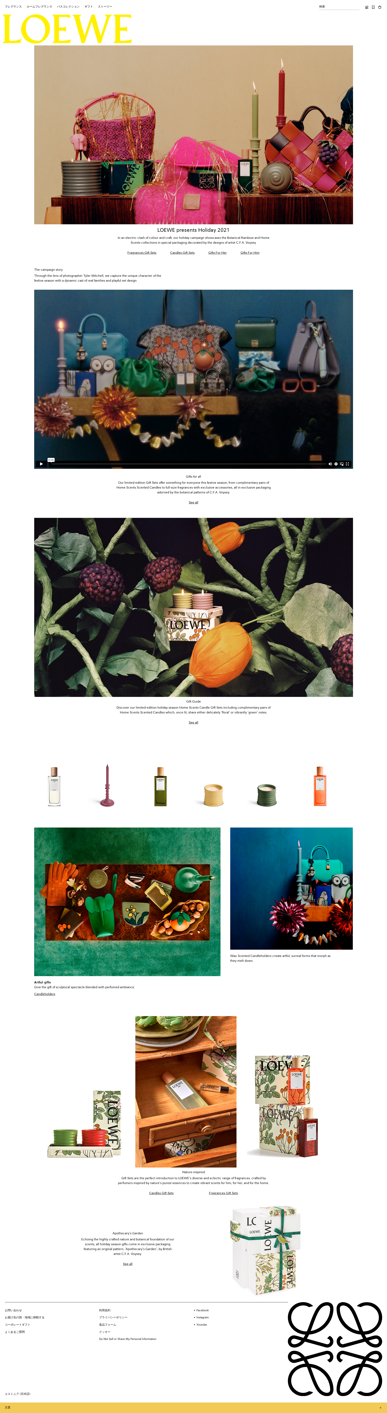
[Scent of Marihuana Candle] (267, 777)
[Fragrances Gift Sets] (193, 134)
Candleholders (44, 994)
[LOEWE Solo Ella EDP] (320, 777)
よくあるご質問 (15, 1332)
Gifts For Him (250, 253)
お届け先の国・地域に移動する (25, 1317)
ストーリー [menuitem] (105, 6)
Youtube (201, 1324)
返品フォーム (107, 1324)
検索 (322, 6)
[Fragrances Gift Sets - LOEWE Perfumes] (185, 1091)
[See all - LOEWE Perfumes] (265, 1249)
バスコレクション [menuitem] (68, 6)
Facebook (202, 1310)
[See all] (193, 607)
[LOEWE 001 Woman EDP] (54, 777)
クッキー (104, 1332)
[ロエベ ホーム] (67, 28)
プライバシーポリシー (113, 1317)
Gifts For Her (217, 253)
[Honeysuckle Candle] (213, 777)
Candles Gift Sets (182, 253)
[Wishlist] (373, 7)
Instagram (202, 1317)
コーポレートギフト (17, 1324)
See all (193, 502)
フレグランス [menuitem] (13, 6)
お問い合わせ (13, 1310)
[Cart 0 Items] (379, 7)
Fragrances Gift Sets (141, 253)
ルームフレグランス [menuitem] (39, 6)
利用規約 (104, 1310)
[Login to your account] (366, 7)
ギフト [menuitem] (89, 6)
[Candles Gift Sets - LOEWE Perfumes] (84, 1091)
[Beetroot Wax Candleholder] (107, 777)
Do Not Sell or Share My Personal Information (127, 1339)
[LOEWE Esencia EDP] (160, 777)
